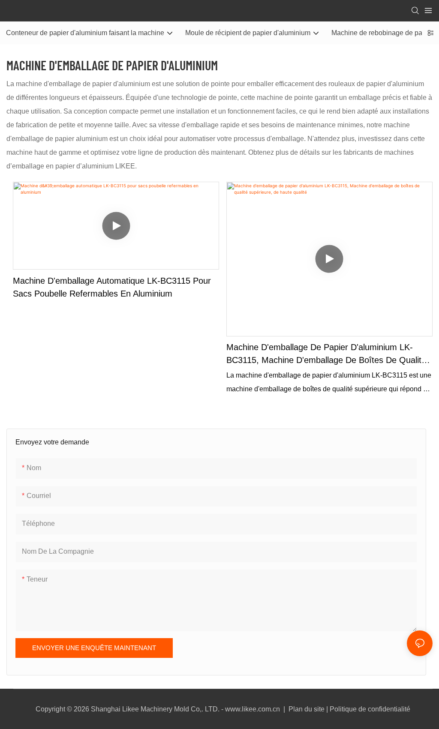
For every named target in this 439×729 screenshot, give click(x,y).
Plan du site (306, 709)
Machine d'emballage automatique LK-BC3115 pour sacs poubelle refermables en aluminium (112, 287)
